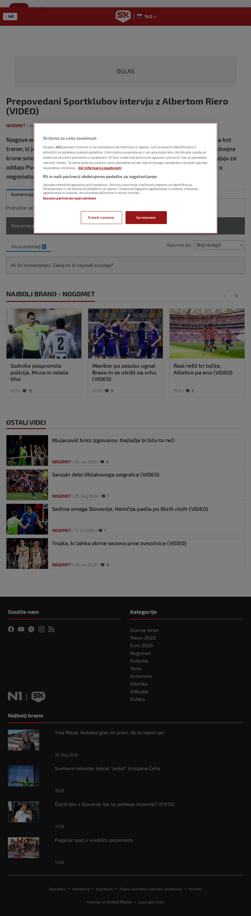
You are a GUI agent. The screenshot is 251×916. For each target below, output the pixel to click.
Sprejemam (146, 217)
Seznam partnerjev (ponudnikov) (69, 198)
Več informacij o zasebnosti (100, 168)
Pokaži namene (101, 217)
